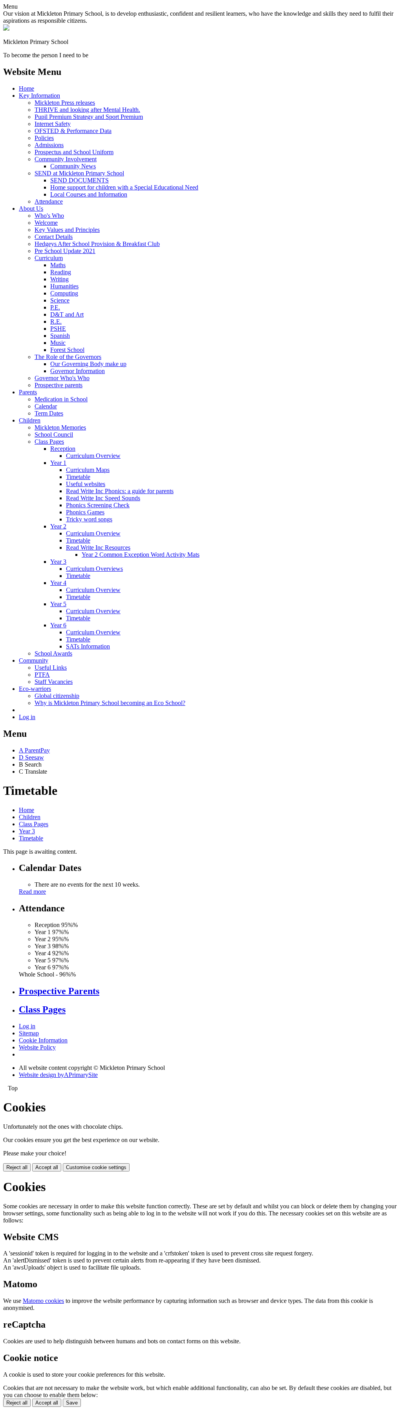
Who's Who (49, 215)
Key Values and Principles (67, 229)
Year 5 (58, 604)
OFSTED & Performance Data (73, 131)
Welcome (46, 222)
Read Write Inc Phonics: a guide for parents (120, 491)
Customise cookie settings (96, 1167)
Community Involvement (66, 159)
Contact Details (54, 236)
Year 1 (58, 462)
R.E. (56, 321)
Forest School (67, 349)
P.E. (55, 307)
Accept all (46, 1167)
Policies (44, 138)
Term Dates (49, 413)
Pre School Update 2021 (65, 251)
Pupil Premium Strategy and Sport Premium (89, 116)
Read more (32, 891)
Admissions (49, 145)
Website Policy (37, 1047)
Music (58, 342)
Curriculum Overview (93, 455)
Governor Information (77, 371)
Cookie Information (43, 1040)
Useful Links (51, 667)
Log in (27, 717)
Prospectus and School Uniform (74, 152)
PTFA (42, 674)
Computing (64, 293)
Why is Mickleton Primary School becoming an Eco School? (110, 703)
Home (26, 88)
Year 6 (58, 625)
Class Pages (49, 441)
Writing (59, 279)
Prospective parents (58, 385)
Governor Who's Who (62, 378)
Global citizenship (57, 695)
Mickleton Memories (60, 427)
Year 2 (58, 526)
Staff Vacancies (54, 681)
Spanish (60, 335)
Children (29, 420)
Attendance (49, 201)
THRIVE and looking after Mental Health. (87, 109)
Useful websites (85, 484)
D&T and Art (67, 314)
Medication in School (61, 399)
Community (33, 660)
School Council (54, 434)
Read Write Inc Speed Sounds (103, 498)
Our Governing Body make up (88, 364)
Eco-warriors (35, 688)
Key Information (39, 95)
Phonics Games (85, 512)
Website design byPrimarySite (58, 1074)
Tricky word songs (89, 519)
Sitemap (29, 1033)
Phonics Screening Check (98, 505)
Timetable (78, 477)
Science (59, 300)
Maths (58, 265)
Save (72, 1403)
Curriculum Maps (88, 469)
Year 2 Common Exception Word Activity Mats (140, 554)
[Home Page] (6, 28)
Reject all (16, 1167)
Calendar (46, 406)
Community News (73, 166)
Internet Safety (53, 123)
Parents (28, 392)
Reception (62, 448)
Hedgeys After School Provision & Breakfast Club (97, 243)
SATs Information (88, 646)
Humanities (64, 286)
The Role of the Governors (68, 356)
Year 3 (58, 561)
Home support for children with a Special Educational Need (124, 187)
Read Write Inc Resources (98, 547)
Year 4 (58, 582)
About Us (31, 208)
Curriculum (49, 258)
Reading (60, 272)
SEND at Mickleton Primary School (79, 173)
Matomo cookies (43, 1300)
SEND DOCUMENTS (79, 180)
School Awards (53, 653)
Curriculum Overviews (94, 568)
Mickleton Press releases (65, 102)
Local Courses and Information (88, 194)
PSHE (58, 328)
